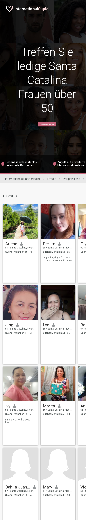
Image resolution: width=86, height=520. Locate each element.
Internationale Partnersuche (23, 178)
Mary (47, 487)
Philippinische (71, 178)
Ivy (7, 406)
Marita (49, 406)
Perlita (49, 243)
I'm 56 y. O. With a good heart (17, 421)
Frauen (51, 178)
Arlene (11, 243)
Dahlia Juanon (17, 487)
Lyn (46, 325)
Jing (9, 325)
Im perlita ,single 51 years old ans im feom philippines (57, 259)
